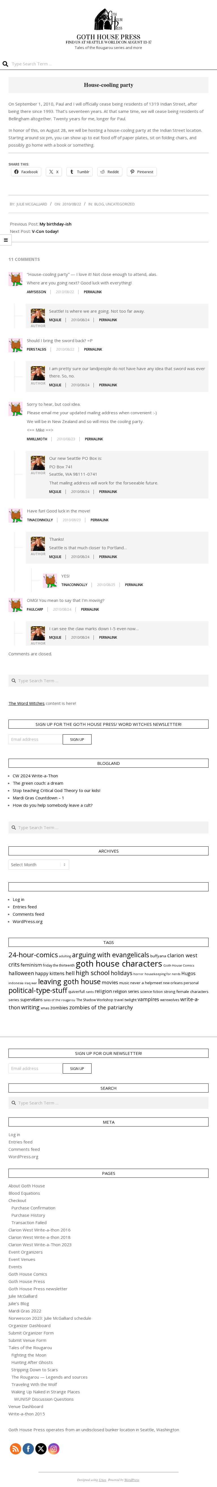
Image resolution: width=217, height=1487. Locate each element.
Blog (99, 204)
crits (13, 964)
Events (15, 1266)
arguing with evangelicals (110, 954)
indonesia (15, 983)
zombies (59, 1008)
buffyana (158, 955)
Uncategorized (120, 204)
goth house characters (119, 963)
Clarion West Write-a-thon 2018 (39, 1237)
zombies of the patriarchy (101, 1007)
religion (103, 991)
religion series (126, 991)
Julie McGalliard (22, 1296)
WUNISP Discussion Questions (44, 1399)
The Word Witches (26, 703)
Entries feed (25, 906)
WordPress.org (28, 921)
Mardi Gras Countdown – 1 (38, 798)
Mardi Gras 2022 (24, 1311)
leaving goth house (69, 981)
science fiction (151, 991)
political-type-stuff (37, 990)
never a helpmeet (146, 982)
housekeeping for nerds (162, 974)
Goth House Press (26, 1281)
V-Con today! (45, 231)
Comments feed (28, 914)
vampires (148, 999)
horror (138, 974)
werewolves (169, 999)
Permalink (93, 291)
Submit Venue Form (27, 1340)
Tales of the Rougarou (30, 1347)
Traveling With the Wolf (34, 1384)
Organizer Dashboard (29, 1325)
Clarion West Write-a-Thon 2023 (40, 1244)
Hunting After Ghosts (32, 1362)
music (124, 982)
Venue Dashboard (25, 1406)
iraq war (31, 983)
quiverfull (76, 991)
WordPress (131, 1479)
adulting (65, 956)
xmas (45, 1008)
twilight (130, 999)
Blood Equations (24, 1193)
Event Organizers (25, 1252)
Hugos (188, 973)
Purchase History (28, 1215)
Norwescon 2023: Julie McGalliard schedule (49, 1318)
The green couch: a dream (38, 783)
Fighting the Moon (28, 1355)
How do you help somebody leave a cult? (53, 805)
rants (90, 992)
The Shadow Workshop (94, 999)
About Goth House (26, 1185)
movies (110, 982)
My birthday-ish (55, 224)
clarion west (182, 955)
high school (93, 972)
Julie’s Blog (18, 1303)
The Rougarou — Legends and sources (49, 1377)
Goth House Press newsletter (38, 1288)
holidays (121, 973)
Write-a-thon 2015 (26, 1414)
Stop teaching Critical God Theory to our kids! (56, 790)
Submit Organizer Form (31, 1333)
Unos (102, 1479)
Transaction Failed (29, 1222)
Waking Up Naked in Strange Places (45, 1391)
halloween (21, 973)
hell (70, 973)
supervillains (31, 999)
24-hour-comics (33, 954)
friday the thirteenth (59, 965)
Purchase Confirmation (33, 1208)
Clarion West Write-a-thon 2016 (39, 1230)
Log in (18, 899)
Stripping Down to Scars (34, 1369)
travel (118, 999)
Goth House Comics (178, 965)
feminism (31, 965)
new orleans (173, 982)
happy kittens (49, 973)
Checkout (17, 1200)
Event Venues (21, 1259)
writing (30, 1007)
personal (191, 982)
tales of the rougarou (59, 1000)
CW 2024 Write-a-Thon (35, 775)
